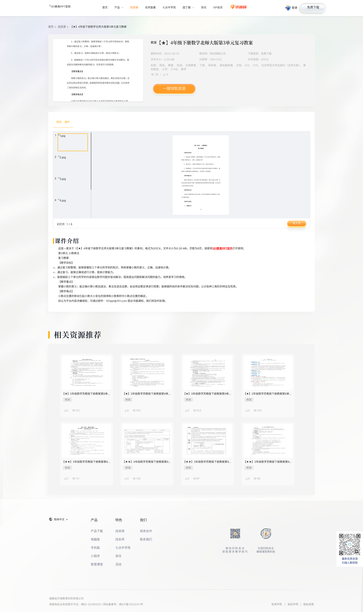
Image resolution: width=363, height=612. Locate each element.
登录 (294, 7)
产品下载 (97, 531)
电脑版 (95, 539)
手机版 (95, 548)
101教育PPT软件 (222, 248)
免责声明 (277, 604)
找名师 (119, 539)
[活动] (239, 8)
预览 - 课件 (63, 122)
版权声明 (293, 604)
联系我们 (146, 539)
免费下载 (313, 7)
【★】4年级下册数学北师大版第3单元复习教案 (98, 26)
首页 (51, 26)
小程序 (95, 556)
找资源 (62, 26)
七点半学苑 (122, 548)
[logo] (63, 8)
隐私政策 (308, 604)
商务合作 (146, 531)
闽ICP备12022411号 (131, 604)
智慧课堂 (97, 564)
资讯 (118, 556)
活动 (118, 564)
